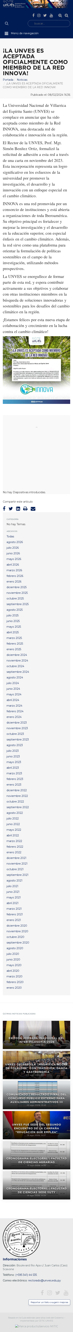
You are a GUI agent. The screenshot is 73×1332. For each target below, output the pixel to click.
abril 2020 (13, 970)
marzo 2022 (14, 841)
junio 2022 (13, 824)
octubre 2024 (15, 666)
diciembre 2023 (17, 722)
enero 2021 (14, 920)
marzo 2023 (14, 773)
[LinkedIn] (18, 508)
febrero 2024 (15, 711)
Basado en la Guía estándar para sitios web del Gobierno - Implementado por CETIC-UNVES (36, 1319)
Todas (10, 536)
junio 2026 (13, 553)
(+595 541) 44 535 (26, 1275)
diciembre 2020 (17, 925)
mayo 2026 (14, 559)
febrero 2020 (15, 982)
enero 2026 (14, 581)
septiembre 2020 (18, 942)
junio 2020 (13, 959)
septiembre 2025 (18, 604)
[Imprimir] (25, 508)
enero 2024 (14, 717)
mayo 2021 (14, 897)
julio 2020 (13, 954)
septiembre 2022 (18, 807)
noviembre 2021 (17, 863)
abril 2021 (13, 903)
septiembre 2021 (17, 875)
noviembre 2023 (17, 728)
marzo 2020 (14, 976)
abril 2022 (13, 835)
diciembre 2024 (17, 655)
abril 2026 (13, 564)
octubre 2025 (15, 598)
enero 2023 (14, 784)
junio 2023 (13, 756)
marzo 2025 (14, 638)
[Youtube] (51, 15)
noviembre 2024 (17, 660)
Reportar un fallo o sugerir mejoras (49, 1302)
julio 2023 (13, 750)
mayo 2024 (14, 694)
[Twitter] (45, 15)
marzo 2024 (14, 705)
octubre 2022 (15, 801)
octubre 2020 (15, 937)
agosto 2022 (15, 813)
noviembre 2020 (17, 931)
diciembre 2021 (16, 858)
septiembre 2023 (18, 739)
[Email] (33, 508)
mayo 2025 (14, 626)
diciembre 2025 (17, 587)
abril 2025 (13, 632)
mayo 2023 (14, 762)
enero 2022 (14, 852)
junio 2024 (13, 688)
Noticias (22, 79)
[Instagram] (38, 15)
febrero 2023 (15, 779)
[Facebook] (33, 15)
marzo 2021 (14, 908)
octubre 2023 (15, 734)
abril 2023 (13, 767)
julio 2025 (13, 615)
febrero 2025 (15, 643)
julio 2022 (13, 818)
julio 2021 (12, 886)
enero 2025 (14, 649)
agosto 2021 (14, 880)
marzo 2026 (14, 570)
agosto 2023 (15, 745)
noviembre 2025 (17, 593)
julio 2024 (13, 683)
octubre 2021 (15, 869)
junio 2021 (13, 892)
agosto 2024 (15, 677)
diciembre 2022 (17, 790)
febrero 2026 (15, 576)
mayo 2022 (14, 829)
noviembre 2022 (17, 796)
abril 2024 (13, 700)
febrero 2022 (15, 846)
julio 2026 (13, 547)
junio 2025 (13, 621)
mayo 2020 (14, 965)
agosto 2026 (15, 542)
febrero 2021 (15, 914)
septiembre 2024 (18, 672)
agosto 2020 (15, 948)
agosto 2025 (15, 609)
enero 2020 (14, 987)
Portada (8, 79)
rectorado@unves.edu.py (44, 1280)
